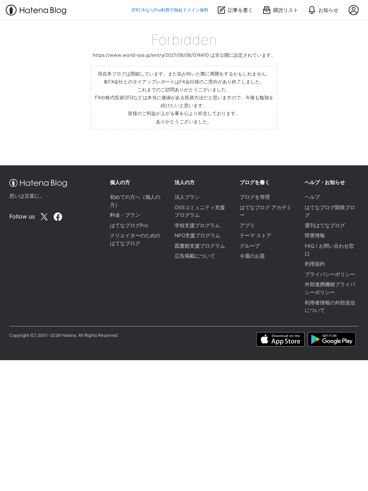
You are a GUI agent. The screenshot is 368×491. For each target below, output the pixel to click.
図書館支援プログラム (200, 246)
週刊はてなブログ (325, 225)
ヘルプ (312, 197)
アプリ (247, 225)
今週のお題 (252, 256)
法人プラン (187, 197)
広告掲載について (195, 256)
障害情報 (315, 235)
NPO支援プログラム (197, 235)
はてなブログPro (129, 225)
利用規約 (315, 264)
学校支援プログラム (197, 225)
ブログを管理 (255, 197)
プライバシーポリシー (330, 274)
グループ (250, 246)
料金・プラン (125, 215)
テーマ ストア (255, 235)
